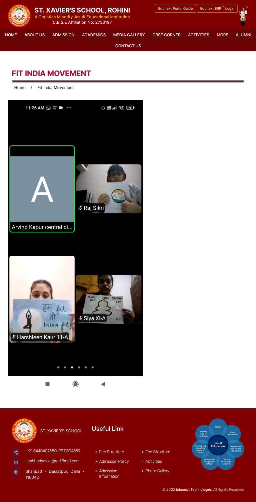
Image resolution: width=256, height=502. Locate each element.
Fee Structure (111, 452)
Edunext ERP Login (217, 7)
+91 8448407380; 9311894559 (53, 451)
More (222, 34)
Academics (94, 34)
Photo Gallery (158, 471)
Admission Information (109, 474)
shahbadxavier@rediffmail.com (53, 461)
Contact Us (128, 45)
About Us (34, 34)
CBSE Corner (166, 34)
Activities (198, 34)
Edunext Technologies (194, 490)
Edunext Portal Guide (175, 8)
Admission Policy (114, 461)
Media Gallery (129, 34)
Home (11, 34)
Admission (63, 34)
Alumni (243, 34)
